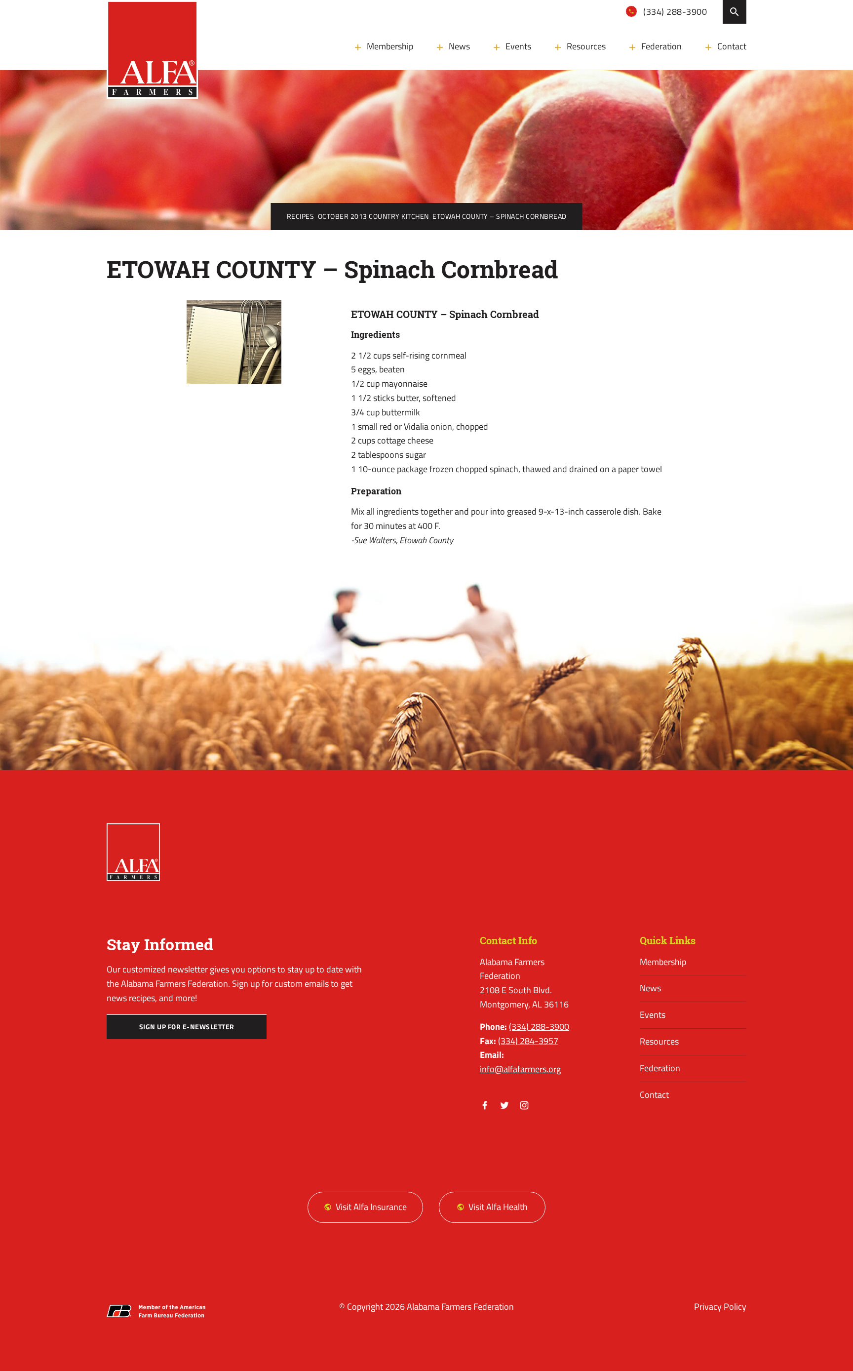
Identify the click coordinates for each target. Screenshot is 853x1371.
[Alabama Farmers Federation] (133, 852)
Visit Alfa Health (498, 1206)
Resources (586, 46)
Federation (661, 46)
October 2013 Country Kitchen (373, 216)
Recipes (300, 216)
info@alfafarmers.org (520, 1069)
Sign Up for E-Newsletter (186, 1026)
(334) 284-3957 (528, 1041)
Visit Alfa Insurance (371, 1206)
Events (518, 46)
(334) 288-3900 (674, 11)
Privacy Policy (720, 1306)
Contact (731, 46)
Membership (390, 46)
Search (734, 12)
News (459, 46)
